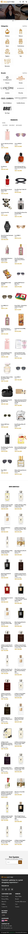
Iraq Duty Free (12, 932)
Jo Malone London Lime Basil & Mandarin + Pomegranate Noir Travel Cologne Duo (7, 793)
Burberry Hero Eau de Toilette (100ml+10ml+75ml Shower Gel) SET (21, 401)
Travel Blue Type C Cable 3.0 (20, 189)
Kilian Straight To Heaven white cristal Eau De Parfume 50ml (20, 817)
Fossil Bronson (4, 166)
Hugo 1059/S (4, 470)
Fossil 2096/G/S (4, 305)
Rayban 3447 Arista (5, 424)
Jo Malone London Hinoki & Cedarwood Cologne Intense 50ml (7, 646)
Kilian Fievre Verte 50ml (20, 791)
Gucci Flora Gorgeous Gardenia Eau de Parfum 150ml (20, 259)
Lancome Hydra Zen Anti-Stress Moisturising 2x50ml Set (20, 354)
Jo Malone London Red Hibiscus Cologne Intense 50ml (6, 695)
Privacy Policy (5, 899)
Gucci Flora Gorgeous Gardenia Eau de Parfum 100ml (6, 330)
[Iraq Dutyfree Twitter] (12, 889)
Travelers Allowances (20, 901)
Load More (24, 26)
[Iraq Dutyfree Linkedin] (6, 889)
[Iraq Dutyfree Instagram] (9, 889)
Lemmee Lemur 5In (5, 212)
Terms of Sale (5, 896)
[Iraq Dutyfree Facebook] (3, 889)
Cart (16, 904)
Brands (17, 899)
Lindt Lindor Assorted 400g (20, 328)
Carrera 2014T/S (18, 143)
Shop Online (18, 896)
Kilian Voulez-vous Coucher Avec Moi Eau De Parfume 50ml (20, 670)
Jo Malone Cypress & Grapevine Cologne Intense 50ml (6, 719)
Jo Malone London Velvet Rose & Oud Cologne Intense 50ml (7, 769)
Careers (17, 906)
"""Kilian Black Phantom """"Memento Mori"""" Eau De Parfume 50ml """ (21, 599)
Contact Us (4, 906)
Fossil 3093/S (17, 377)
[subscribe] (20, 862)
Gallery (3, 904)
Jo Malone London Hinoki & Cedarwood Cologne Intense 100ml (20, 575)
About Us (4, 901)
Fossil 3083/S (17, 235)
